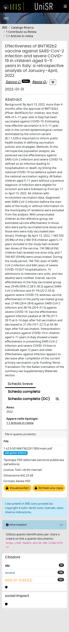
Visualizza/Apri (18, 488)
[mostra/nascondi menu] (65, 6)
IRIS (4, 27)
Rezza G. (39, 81)
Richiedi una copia (50, 488)
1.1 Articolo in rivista (19, 36)
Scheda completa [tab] (24, 391)
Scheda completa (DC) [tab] (29, 398)
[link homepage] (13, 6)
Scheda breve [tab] (20, 383)
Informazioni (18, 525)
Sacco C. (13, 81)
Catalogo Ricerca (22, 27)
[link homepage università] (43, 6)
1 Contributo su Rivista (21, 32)
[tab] (57, 398)
